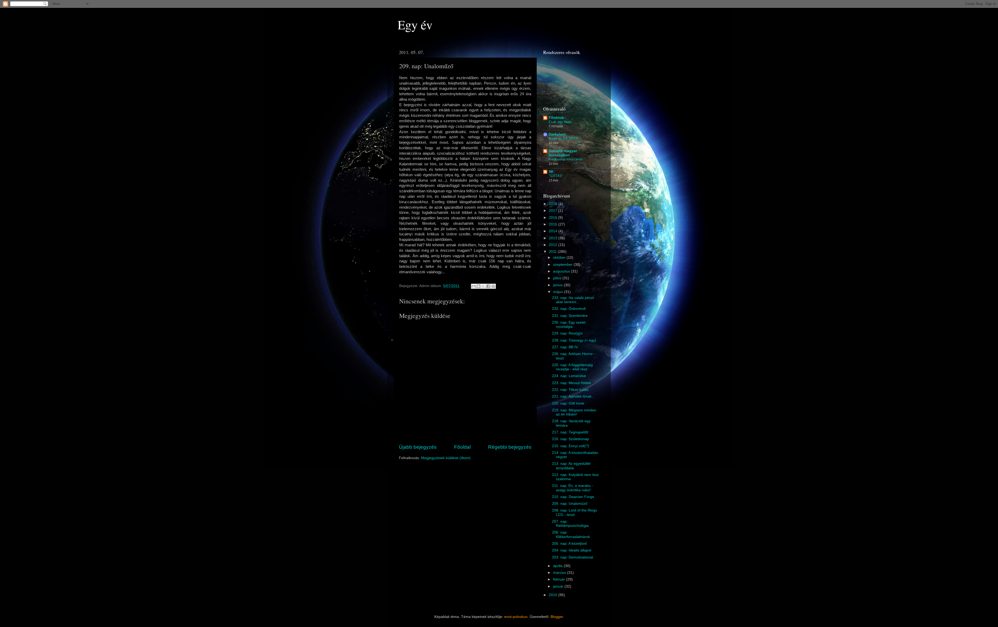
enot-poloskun (516, 617)
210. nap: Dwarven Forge (573, 497)
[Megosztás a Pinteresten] (493, 286)
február (559, 579)
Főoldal (462, 447)
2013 (553, 238)
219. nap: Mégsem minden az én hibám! (574, 412)
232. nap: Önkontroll (569, 309)
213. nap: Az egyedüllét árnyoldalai (571, 466)
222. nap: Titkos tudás (570, 390)
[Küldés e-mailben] (473, 286)
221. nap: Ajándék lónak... (573, 396)
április (558, 566)
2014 (553, 231)
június (558, 285)
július (557, 278)
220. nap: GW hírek (568, 403)
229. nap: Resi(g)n (567, 333)
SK (551, 172)
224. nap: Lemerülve (569, 376)
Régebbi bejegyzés (509, 447)
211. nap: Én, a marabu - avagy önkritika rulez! (572, 488)
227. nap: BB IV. (565, 347)
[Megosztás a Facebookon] (488, 286)
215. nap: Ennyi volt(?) (570, 446)
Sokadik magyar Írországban (563, 153)
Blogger (556, 617)
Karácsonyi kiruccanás (566, 159)
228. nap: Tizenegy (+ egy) (574, 340)
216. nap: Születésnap (570, 439)
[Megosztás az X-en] (483, 286)
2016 (553, 218)
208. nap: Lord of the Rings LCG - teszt (574, 512)
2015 (553, 224)
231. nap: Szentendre (570, 316)
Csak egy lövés (560, 122)
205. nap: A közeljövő (569, 544)
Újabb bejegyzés (418, 447)
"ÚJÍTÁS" (556, 176)
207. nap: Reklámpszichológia (570, 524)
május (558, 292)
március (560, 573)
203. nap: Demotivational (572, 557)
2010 (553, 595)
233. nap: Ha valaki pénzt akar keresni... (573, 300)
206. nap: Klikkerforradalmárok (571, 534)
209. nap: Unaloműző (569, 504)
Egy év (415, 24)
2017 (553, 211)
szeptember (563, 265)
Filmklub (556, 118)
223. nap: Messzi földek (571, 383)
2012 (553, 245)
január (558, 586)
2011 (553, 252)
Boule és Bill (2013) (563, 138)
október (560, 258)
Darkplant (557, 134)
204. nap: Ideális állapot (571, 550)
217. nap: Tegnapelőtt (570, 432)
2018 (553, 204)
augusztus (562, 271)
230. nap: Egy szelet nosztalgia (569, 325)
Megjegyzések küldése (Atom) (446, 458)
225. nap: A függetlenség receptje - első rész (572, 367)
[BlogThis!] (478, 286)
